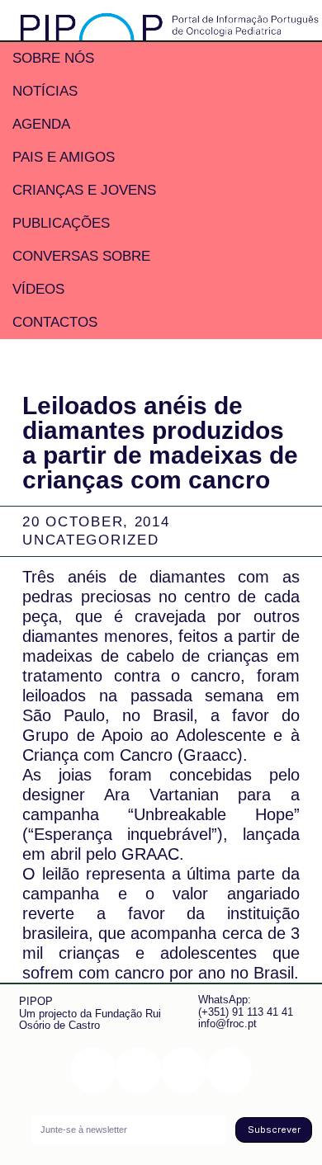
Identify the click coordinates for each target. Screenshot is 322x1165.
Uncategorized (90, 540)
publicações (61, 223)
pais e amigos (63, 157)
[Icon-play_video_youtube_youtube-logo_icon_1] (229, 1070)
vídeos (38, 289)
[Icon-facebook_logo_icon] (183, 1070)
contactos (54, 322)
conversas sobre (81, 256)
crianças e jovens (84, 190)
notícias (45, 91)
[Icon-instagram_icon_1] (93, 1070)
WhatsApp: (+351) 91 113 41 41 (245, 1005)
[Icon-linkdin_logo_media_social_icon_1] (138, 1070)
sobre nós (53, 58)
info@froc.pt (227, 1023)
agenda (41, 124)
